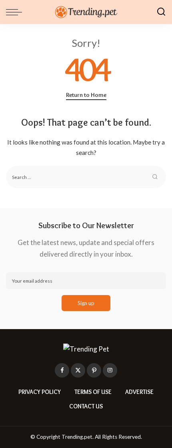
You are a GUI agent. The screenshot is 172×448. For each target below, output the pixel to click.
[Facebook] (62, 370)
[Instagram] (110, 370)
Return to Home (86, 94)
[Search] (161, 12)
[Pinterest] (94, 370)
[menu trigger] (16, 12)
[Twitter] (78, 370)
